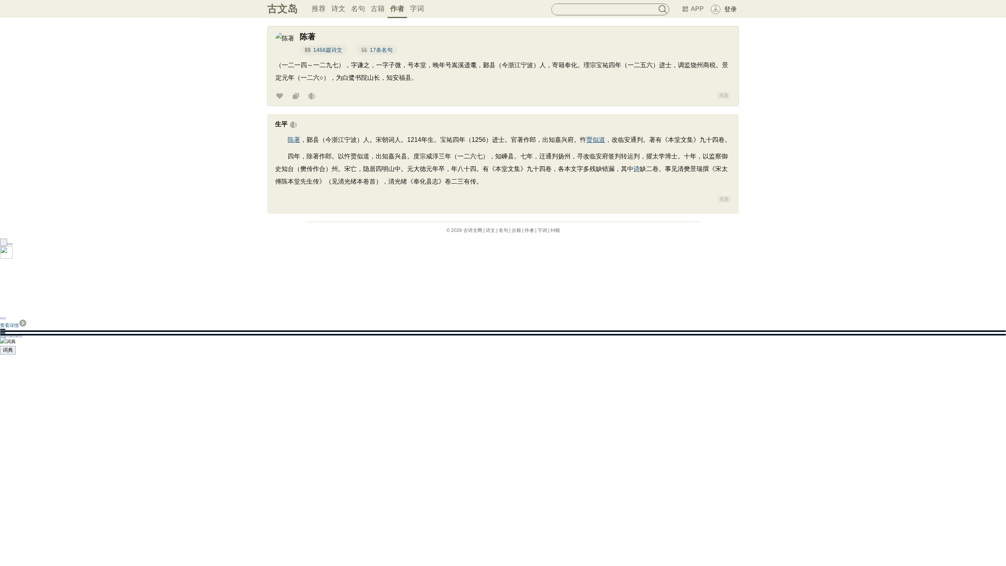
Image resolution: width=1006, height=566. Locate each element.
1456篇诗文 (327, 50)
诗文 (338, 9)
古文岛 (282, 9)
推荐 (319, 9)
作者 (397, 9)
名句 (358, 9)
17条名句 (381, 50)
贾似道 (595, 139)
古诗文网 (472, 230)
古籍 (378, 9)
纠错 (555, 230)
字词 (417, 9)
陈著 (294, 139)
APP (697, 9)
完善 (724, 95)
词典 (8, 350)
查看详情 (9, 325)
